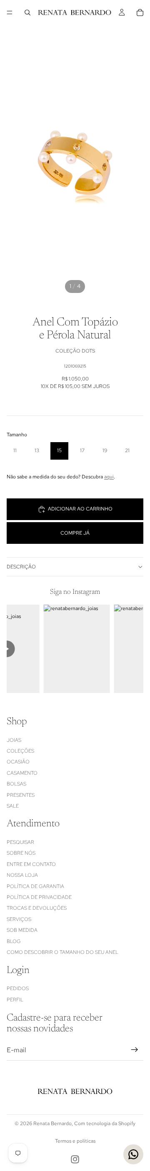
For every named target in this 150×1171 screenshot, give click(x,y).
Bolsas (16, 784)
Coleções (20, 751)
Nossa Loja (22, 875)
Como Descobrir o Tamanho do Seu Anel (62, 952)
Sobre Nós (21, 853)
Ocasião (18, 761)
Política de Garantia (35, 886)
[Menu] (9, 12)
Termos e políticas (75, 1141)
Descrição (21, 566)
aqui (109, 476)
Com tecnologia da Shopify (104, 1123)
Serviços (19, 919)
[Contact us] (133, 1154)
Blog (14, 941)
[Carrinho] (140, 12)
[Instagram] (75, 1159)
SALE (13, 806)
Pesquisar (20, 842)
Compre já (75, 533)
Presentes (21, 795)
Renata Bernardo (52, 1123)
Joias (14, 740)
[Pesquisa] (27, 12)
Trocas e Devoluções (37, 908)
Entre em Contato (31, 864)
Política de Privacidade (39, 897)
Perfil (15, 999)
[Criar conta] (134, 1050)
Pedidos (18, 988)
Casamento (22, 773)
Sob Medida (22, 930)
